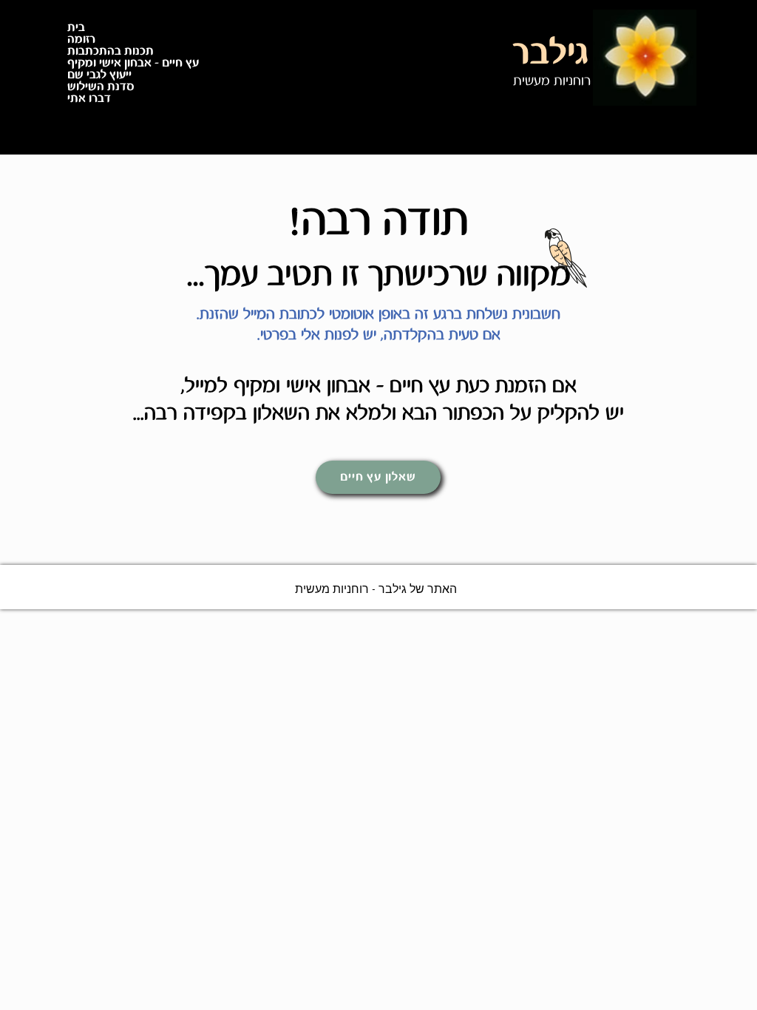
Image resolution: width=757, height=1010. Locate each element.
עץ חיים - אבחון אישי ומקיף (133, 64)
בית (76, 28)
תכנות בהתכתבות (110, 52)
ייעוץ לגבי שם (99, 75)
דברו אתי (89, 99)
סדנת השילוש (101, 87)
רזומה (81, 40)
